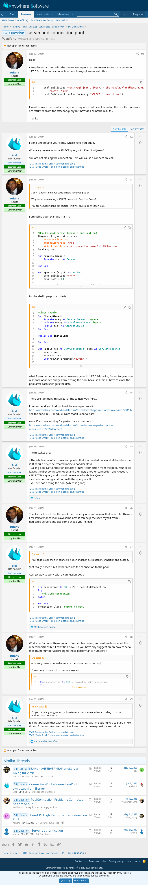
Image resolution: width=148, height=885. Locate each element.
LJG (135, 770)
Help (128, 861)
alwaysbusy (18, 776)
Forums (26, 14)
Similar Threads (46, 39)
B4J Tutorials (47, 776)
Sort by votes (137, 128)
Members (63, 14)
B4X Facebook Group (42, 20)
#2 (131, 136)
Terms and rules (97, 861)
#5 (131, 446)
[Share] (137, 53)
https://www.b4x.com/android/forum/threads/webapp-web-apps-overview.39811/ (80, 410)
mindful (16, 822)
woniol (16, 834)
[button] (52, 14)
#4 (131, 392)
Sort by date (119, 128)
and (44, 627)
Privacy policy (116, 861)
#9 (131, 699)
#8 (131, 637)
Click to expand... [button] (81, 687)
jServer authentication (47, 830)
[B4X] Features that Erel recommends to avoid (52, 163)
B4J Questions (50, 807)
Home (137, 861)
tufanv (11, 38)
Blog (13, 14)
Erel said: (36, 187)
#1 (142, 53)
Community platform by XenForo (74, 867)
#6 (131, 508)
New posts (42, 14)
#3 (131, 179)
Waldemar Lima (21, 807)
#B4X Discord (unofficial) (15, 20)
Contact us (80, 861)
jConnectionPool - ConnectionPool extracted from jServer (45, 786)
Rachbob (133, 786)
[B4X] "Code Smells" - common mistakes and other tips (56, 166)
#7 (131, 547)
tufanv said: (37, 706)
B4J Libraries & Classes (43, 791)
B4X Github (62, 20)
